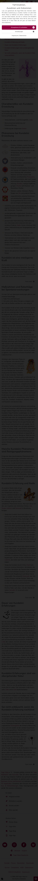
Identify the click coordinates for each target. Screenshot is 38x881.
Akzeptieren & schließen (19, 27)
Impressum (15, 35)
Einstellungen (19, 31)
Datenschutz (22, 35)
